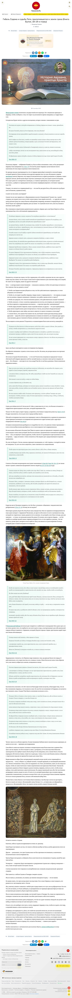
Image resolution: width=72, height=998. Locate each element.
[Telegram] (55, 962)
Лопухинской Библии (13, 626)
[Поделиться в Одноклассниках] (39, 53)
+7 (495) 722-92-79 (65, 954)
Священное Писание (58, 30)
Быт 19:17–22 (12, 621)
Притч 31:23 (60, 412)
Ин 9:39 (48, 465)
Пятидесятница (53, 983)
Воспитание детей (62, 981)
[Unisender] (8, 971)
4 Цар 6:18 (45, 463)
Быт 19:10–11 (13, 458)
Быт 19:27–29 (13, 681)
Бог (36, 981)
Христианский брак (52, 981)
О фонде (27, 957)
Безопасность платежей (7, 990)
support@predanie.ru (61, 958)
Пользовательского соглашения (62, 991)
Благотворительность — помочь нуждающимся (32, 954)
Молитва (27, 981)
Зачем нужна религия (16, 983)
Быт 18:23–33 (13, 272)
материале (9, 176)
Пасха (13, 981)
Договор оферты (17, 988)
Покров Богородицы (26, 983)
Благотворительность (31, 950)
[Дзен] (62, 962)
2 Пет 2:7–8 (18, 507)
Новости (27, 959)
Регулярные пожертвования (29, 988)
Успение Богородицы (36, 983)
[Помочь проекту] (69, 988)
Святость (40, 981)
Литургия (32, 981)
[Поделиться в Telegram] (36, 53)
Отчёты (27, 962)
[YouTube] (65, 962)
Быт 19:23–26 (13, 653)
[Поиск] (69, 6)
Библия (37, 26)
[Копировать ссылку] (45, 53)
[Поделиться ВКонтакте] (33, 53)
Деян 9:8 (50, 463)
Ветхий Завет (14, 30)
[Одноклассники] (69, 962)
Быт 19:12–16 (12, 500)
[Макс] (59, 962)
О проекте (27, 990)
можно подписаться (47, 927)
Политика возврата (18, 990)
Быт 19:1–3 (12, 343)
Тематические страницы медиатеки (12, 978)
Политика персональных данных (38, 990)
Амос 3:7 (26, 166)
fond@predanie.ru (65, 956)
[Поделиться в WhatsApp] (42, 53)
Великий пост (18, 981)
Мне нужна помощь (64, 966)
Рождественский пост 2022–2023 (44, 30)
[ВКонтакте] (52, 962)
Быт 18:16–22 (12, 159)
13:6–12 (56, 463)
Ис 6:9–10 (43, 465)
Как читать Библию (6, 983)
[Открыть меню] (2, 2)
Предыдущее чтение (12, 112)
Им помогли (28, 964)
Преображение (45, 983)
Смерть (68, 981)
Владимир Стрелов (37, 24)
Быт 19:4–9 (12, 401)
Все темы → (60, 983)
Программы (28, 966)
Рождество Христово (6, 981)
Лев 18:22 (23, 421)
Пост (23, 981)
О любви (45, 981)
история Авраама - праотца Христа (26, 30)
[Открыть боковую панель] (69, 2)
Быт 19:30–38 (13, 737)
